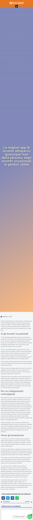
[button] (16, 6)
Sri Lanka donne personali (10, 337)
